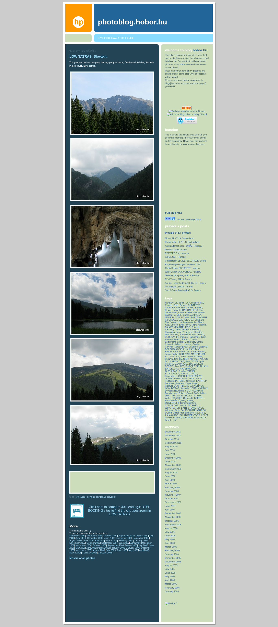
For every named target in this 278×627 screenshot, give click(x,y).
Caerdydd (188, 398)
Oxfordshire (200, 393)
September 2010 (126, 535)
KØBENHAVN (172, 386)
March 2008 (111, 540)
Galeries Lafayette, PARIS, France (182, 275)
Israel (168, 420)
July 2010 (170, 450)
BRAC (192, 378)
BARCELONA (172, 368)
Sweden (198, 332)
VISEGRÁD (185, 334)
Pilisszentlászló (172, 400)
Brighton (183, 337)
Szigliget (181, 342)
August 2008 (75, 540)
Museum (202, 324)
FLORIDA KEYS (194, 376)
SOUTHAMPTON (194, 390)
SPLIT (199, 378)
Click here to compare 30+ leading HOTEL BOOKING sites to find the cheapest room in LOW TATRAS (119, 510)
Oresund (190, 381)
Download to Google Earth (188, 219)
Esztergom (170, 342)
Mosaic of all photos (82, 558)
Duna (177, 329)
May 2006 (80, 548)
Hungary (169, 302)
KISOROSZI (171, 320)
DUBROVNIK (171, 337)
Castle (186, 315)
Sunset (176, 310)
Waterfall (203, 346)
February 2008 (125, 540)
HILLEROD (185, 386)
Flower (168, 310)
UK (176, 302)
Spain (181, 302)
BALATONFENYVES (189, 415)
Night (194, 324)
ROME (190, 307)
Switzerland (199, 312)
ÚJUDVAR (184, 354)
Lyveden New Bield (174, 390)
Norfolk (183, 405)
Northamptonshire (188, 322)
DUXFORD (191, 373)
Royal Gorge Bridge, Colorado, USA (182, 264)
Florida (188, 312)
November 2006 (83, 545)
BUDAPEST (194, 305)
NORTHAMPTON (199, 388)
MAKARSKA (198, 334)
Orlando (169, 378)
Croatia (168, 305)
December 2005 (173, 558)
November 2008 (124, 538)
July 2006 (143, 545)
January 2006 (133, 548)
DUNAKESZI (171, 359)
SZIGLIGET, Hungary (175, 257)
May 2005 (133, 550)
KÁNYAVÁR (194, 349)
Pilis (183, 400)
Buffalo (168, 351)
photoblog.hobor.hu (132, 22)
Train (203, 337)
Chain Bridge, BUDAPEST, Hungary (182, 268)
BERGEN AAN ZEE (174, 366)
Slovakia (111, 497)
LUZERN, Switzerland (176, 249)
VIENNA (169, 329)
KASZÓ (181, 376)
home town (185, 64)
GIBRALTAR (171, 371)
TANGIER (184, 359)
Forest (177, 339)
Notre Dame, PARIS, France (179, 286)
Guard (189, 393)
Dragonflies (170, 376)
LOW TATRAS (101, 497)
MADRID (169, 317)
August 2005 (98, 550)
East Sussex (171, 322)
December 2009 (95, 538)
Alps (167, 324)
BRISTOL (199, 398)
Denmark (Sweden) (174, 383)
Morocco (194, 359)
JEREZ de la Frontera (191, 356)
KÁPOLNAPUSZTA (182, 351)
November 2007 (77, 543)
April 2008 (99, 540)
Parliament (188, 417)
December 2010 (77, 535)
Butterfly (195, 327)
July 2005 (111, 550)
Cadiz (181, 312)
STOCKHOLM (172, 373)
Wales (168, 398)
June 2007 (124, 543)
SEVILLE (179, 317)
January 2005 (105, 552)
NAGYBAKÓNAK (188, 368)
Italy (202, 302)
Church (174, 324)
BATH (184, 408)
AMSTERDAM (198, 354)
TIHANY (204, 366)
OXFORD (170, 395)
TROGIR (169, 381)
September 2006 (115, 545)
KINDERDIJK (192, 366)
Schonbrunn (199, 351)
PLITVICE (180, 381)
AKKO (203, 417)
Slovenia (177, 417)
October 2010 (110, 535)
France (183, 305)
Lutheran (187, 344)
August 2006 (131, 545)
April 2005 (144, 550)
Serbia (199, 342)
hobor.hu (200, 50)
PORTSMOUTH (199, 317)
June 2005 (122, 550)
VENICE (178, 315)
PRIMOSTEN (180, 378)
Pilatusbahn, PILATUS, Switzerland (182, 242)
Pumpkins (170, 332)
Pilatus (201, 322)
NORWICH (193, 405)
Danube (185, 329)
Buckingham (171, 393)
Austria (193, 315)
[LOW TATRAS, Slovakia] (112, 134)
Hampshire (194, 337)
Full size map (173, 212)
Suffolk (189, 400)
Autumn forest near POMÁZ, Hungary (183, 246)
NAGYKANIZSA (184, 395)
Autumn (169, 339)
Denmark (199, 320)
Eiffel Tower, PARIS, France (178, 279)
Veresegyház (181, 346)
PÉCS (195, 310)
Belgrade (190, 342)
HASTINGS (198, 386)
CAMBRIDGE (171, 405)
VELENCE (200, 412)
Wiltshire (169, 410)
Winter (178, 344)
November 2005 (83, 550)
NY (199, 315)
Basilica (198, 307)
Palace (181, 393)
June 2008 (88, 540)
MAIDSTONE (171, 334)
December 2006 (173, 513)
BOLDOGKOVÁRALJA (176, 349)
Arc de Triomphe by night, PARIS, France (185, 283)
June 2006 (170, 535)
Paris (175, 305)
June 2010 (81, 538)
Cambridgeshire (188, 403)
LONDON (186, 310)
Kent (187, 317)
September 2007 (109, 543)
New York (180, 307)
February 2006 (117, 548)
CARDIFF (177, 398)
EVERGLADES (185, 320)
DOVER (197, 395)
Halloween (195, 329)
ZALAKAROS (171, 415)
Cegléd (196, 344)
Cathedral (170, 307)
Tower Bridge (171, 354)
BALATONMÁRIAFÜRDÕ (177, 327)
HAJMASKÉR (196, 364)
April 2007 (135, 543)
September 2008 (141, 538)
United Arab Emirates (183, 412)
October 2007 (93, 543)
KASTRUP (201, 381)
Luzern (193, 339)
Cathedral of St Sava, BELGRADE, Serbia (185, 261)
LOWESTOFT (172, 403)
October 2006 (99, 545)
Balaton (168, 315)
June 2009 (109, 538)
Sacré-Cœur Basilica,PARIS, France (183, 290)
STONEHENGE (196, 408)
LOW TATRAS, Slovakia (88, 56)
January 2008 (141, 540)
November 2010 (94, 535)
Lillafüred (193, 346)
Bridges (195, 302)
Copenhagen (192, 383)
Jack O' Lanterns (184, 332)
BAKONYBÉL (181, 364)
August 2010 (142, 535)
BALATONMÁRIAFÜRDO (193, 410)
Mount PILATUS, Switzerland (179, 238)
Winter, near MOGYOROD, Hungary (183, 272)
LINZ (174, 420)
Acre (196, 417)
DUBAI (168, 412)
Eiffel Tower (184, 324)
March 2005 (75, 552)
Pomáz (185, 339)
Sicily (177, 410)
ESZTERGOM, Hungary (177, 253)
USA (188, 302)
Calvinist (169, 346)
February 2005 (89, 552)
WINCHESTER (172, 408)
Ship (183, 373)
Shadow (182, 371)
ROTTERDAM (172, 356)
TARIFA (191, 371)
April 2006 (91, 548)
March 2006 (103, 548)
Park (187, 361)
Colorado (169, 344)
